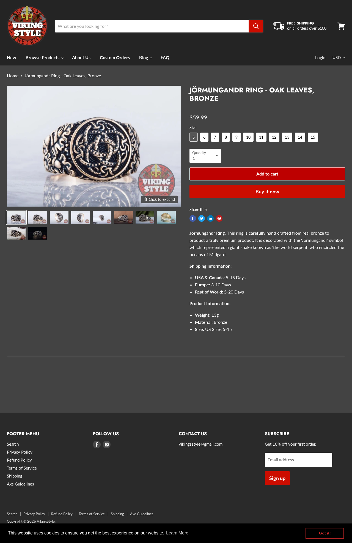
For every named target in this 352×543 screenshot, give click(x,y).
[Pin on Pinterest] (219, 218)
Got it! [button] (325, 533)
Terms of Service (22, 467)
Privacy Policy (19, 451)
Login (320, 57)
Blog (144, 57)
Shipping (14, 475)
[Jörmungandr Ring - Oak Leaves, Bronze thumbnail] (16, 217)
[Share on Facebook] (192, 218)
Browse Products (43, 57)
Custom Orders (115, 57)
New (11, 57)
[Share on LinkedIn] (210, 218)
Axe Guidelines (20, 483)
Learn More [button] (177, 533)
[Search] (256, 26)
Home (12, 75)
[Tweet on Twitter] (201, 218)
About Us (81, 57)
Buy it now (267, 191)
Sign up (277, 478)
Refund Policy (19, 459)
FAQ (165, 57)
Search (13, 443)
